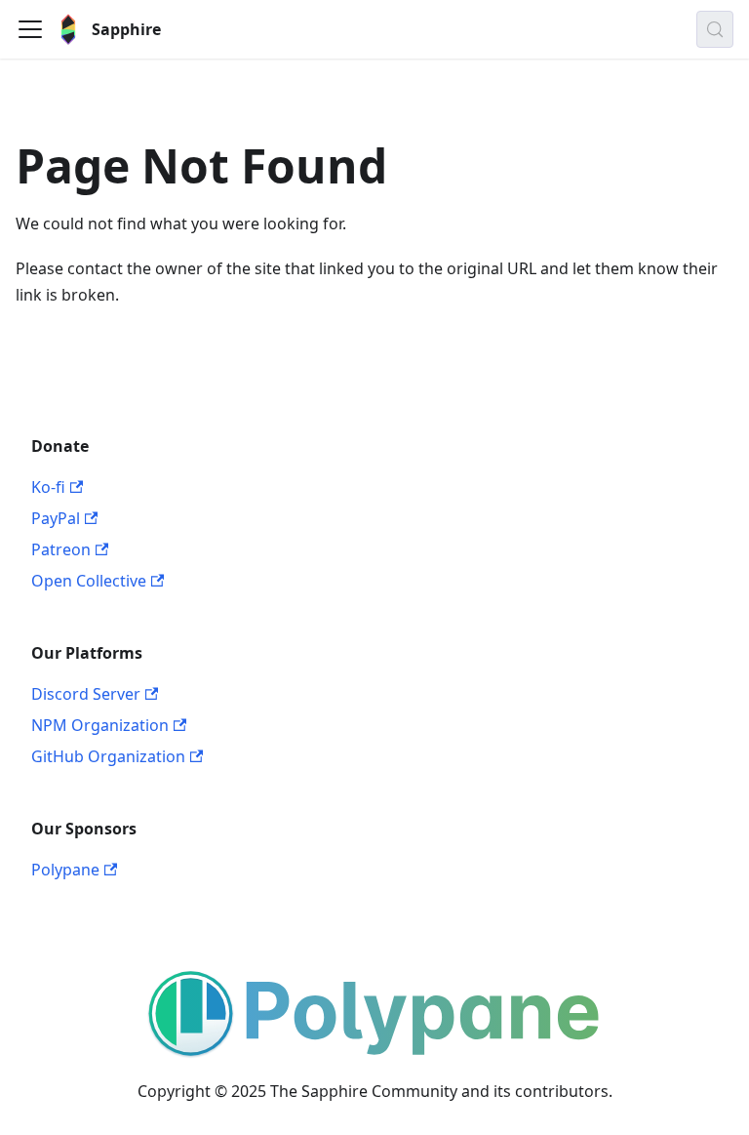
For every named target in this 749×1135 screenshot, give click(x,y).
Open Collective (88, 580)
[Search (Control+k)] (714, 29)
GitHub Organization (108, 756)
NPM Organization (100, 725)
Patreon (61, 549)
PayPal (55, 518)
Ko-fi (48, 487)
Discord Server (85, 694)
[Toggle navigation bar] (30, 29)
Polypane (65, 869)
